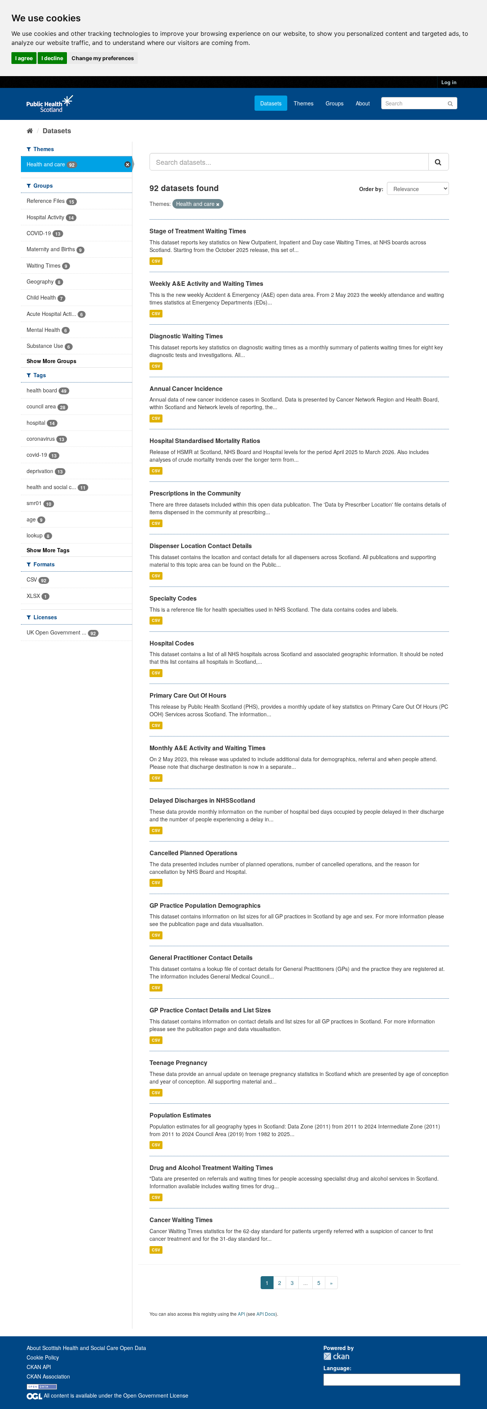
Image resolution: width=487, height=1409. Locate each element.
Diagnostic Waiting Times (186, 336)
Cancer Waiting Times (181, 1219)
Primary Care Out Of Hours (188, 695)
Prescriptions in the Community (195, 493)
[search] (438, 162)
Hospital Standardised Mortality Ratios (205, 440)
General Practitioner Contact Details (201, 957)
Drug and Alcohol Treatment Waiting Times (211, 1167)
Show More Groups (51, 361)
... (305, 1282)
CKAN (336, 1356)
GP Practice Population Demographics (205, 905)
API (241, 1313)
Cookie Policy (43, 1357)
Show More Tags (48, 550)
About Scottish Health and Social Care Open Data (86, 1348)
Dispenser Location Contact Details (201, 545)
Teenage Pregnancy (178, 1062)
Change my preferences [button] (103, 58)
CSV (156, 261)
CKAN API (39, 1367)
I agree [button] (24, 58)
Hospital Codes (172, 643)
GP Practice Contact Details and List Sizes (210, 1010)
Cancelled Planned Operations (193, 852)
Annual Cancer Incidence (186, 388)
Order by (370, 189)
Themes (304, 103)
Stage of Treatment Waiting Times (198, 230)
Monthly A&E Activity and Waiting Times (208, 747)
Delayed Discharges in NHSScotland (202, 800)
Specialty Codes (173, 598)
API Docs (265, 1313)
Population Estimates (180, 1115)
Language (336, 1368)
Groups (335, 103)
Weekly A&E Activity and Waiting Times (206, 283)
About (363, 103)
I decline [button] (52, 58)
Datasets (271, 103)
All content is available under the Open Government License (115, 1395)
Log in (449, 82)
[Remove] (218, 204)
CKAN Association (48, 1376)
